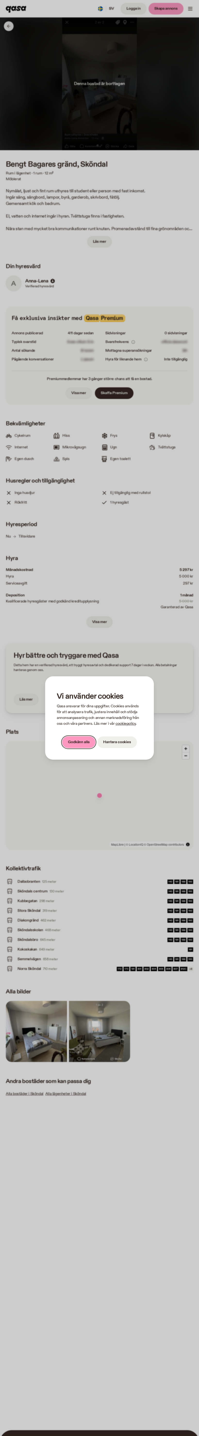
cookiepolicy (126, 723)
